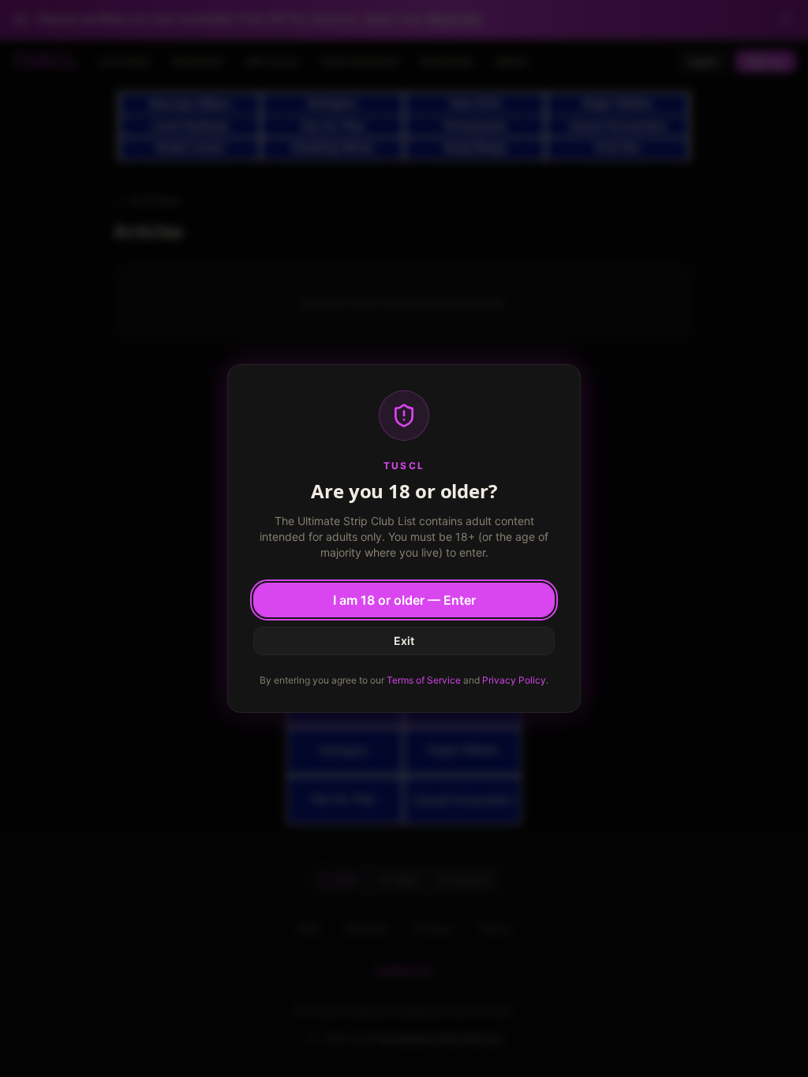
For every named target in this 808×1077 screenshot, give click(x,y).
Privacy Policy (514, 680)
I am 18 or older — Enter (404, 600)
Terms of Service (424, 680)
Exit (404, 640)
